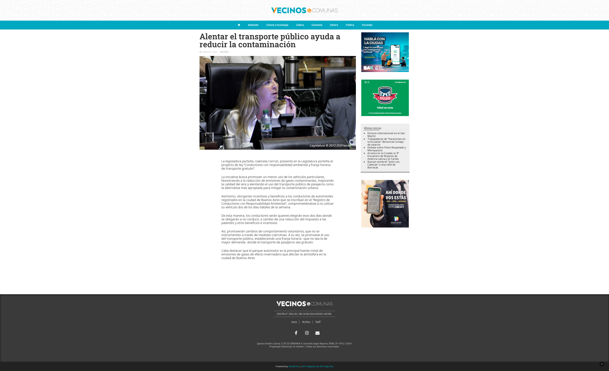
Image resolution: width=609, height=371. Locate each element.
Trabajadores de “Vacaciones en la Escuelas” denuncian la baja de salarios (386, 141)
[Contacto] (316, 333)
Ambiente (253, 24)
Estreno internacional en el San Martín (386, 134)
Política (350, 24)
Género (334, 24)
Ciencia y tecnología (277, 24)
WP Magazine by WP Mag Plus (318, 366)
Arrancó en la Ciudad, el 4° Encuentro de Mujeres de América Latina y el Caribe (383, 156)
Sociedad (367, 24)
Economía (317, 24)
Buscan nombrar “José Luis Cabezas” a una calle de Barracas (383, 164)
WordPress (294, 366)
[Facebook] (296, 333)
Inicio (294, 322)
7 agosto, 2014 (209, 52)
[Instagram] (306, 333)
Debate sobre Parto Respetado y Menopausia (386, 149)
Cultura (300, 24)
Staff (318, 322)
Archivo (306, 322)
